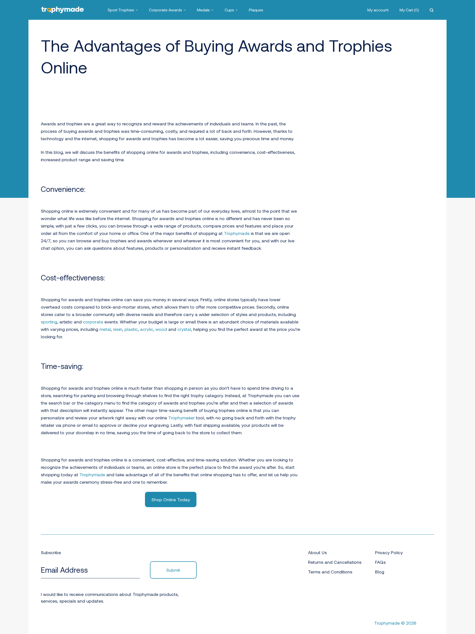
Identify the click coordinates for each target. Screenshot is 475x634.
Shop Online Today (170, 499)
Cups (229, 9)
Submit (173, 570)
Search (432, 10)
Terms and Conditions (330, 571)
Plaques (256, 9)
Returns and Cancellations (334, 562)
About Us (317, 552)
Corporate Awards (165, 9)
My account (378, 9)
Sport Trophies (121, 9)
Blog (379, 571)
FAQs (380, 562)
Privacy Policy (389, 552)
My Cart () (409, 9)
